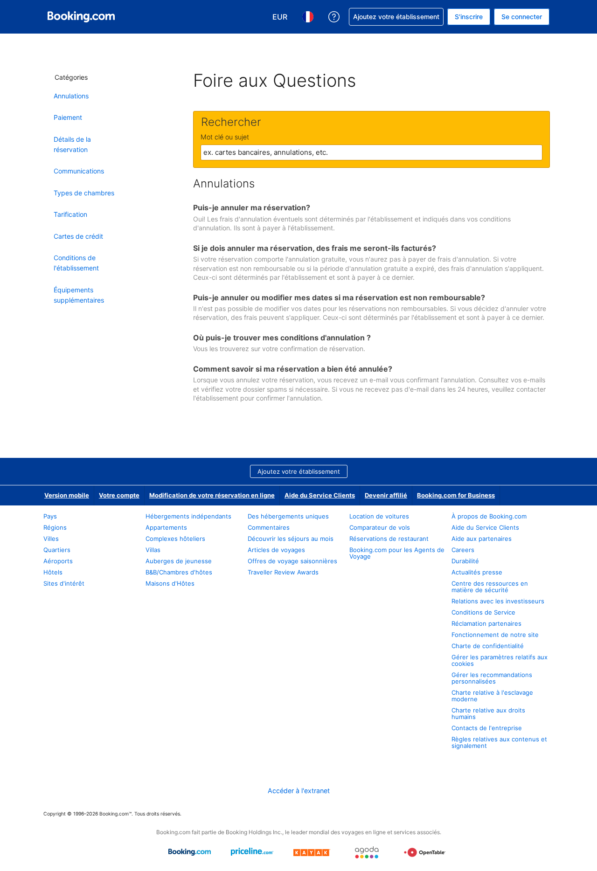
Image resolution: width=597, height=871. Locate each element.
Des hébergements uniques (288, 516)
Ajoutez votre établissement (298, 471)
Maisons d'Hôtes (170, 583)
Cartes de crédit (78, 236)
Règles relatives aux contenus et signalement (499, 742)
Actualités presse (476, 572)
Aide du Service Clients (320, 495)
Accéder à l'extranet (299, 791)
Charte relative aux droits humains (488, 713)
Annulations (71, 96)
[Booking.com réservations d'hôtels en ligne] (81, 16)
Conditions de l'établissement (76, 263)
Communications (79, 171)
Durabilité (465, 561)
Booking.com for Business (456, 495)
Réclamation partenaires (486, 623)
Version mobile (66, 495)
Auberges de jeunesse (179, 561)
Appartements (166, 527)
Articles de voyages (276, 549)
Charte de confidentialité (487, 646)
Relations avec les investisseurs (497, 601)
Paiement (68, 117)
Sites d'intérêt (64, 583)
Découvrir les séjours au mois (290, 538)
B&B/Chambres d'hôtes (179, 572)
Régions (55, 527)
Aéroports (58, 561)
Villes (51, 538)
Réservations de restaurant (389, 538)
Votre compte (119, 495)
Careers (462, 549)
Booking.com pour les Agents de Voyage (396, 553)
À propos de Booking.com (489, 516)
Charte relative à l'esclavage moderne (492, 696)
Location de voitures (379, 516)
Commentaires (269, 527)
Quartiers (56, 549)
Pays (50, 516)
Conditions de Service (483, 612)
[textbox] (371, 152)
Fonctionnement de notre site (495, 634)
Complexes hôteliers (175, 538)
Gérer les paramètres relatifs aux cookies (499, 660)
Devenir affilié (386, 495)
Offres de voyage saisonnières (292, 561)
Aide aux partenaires (481, 538)
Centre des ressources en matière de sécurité (489, 587)
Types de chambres (84, 193)
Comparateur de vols (379, 527)
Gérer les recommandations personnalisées (491, 678)
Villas (153, 549)
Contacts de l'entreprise (486, 728)
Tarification (70, 214)
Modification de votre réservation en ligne (212, 495)
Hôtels (52, 572)
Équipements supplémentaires (79, 295)
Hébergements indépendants (188, 516)
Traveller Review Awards (283, 572)
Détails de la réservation (72, 144)
